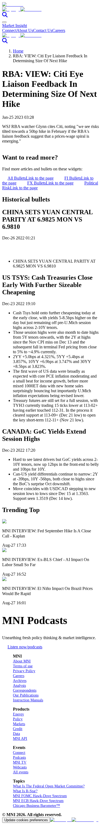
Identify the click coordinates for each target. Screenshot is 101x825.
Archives (19, 681)
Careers (58, 30)
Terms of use (23, 666)
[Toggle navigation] (4, 22)
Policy (18, 719)
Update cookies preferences (26, 820)
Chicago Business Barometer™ (36, 806)
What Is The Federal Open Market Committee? (49, 786)
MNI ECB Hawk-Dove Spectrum (38, 801)
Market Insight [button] (14, 25)
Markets (19, 724)
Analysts (19, 686)
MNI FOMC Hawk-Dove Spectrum (40, 796)
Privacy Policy (24, 671)
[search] (5, 16)
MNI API (20, 739)
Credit (17, 729)
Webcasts (20, 767)
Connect (9, 30)
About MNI (22, 661)
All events (20, 772)
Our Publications (26, 695)
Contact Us (42, 30)
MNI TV (19, 762)
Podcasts (19, 757)
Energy (18, 714)
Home (18, 51)
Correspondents (24, 690)
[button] (50, 9)
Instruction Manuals (28, 700)
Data (16, 734)
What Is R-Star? (25, 791)
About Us (24, 30)
